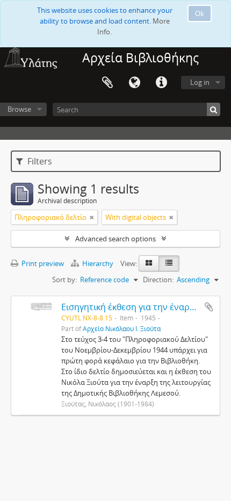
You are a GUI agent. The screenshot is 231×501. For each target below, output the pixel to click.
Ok (199, 13)
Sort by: (64, 279)
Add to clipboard (209, 307)
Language (134, 82)
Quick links (161, 82)
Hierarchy (98, 263)
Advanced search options (115, 239)
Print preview (42, 263)
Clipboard (107, 82)
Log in (200, 82)
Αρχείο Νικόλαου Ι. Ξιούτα (122, 328)
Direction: (158, 279)
